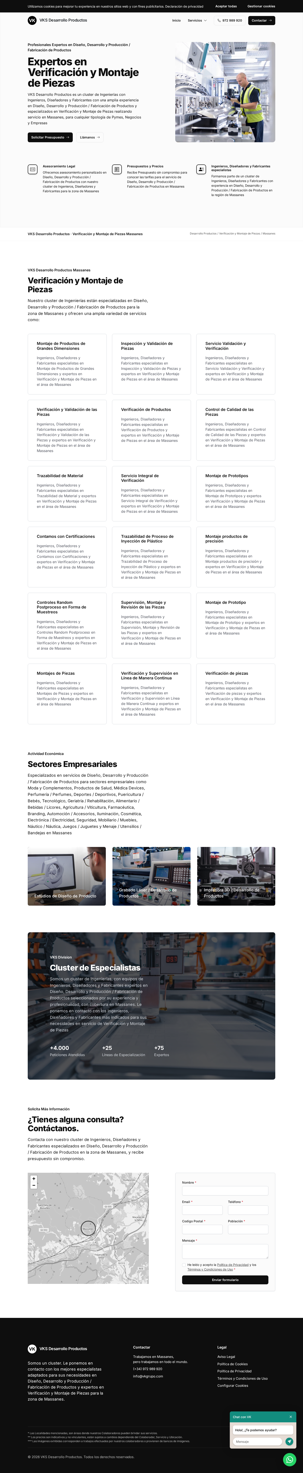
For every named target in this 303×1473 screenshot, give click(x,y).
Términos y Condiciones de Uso (210, 1269)
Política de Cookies (232, 1364)
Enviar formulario (225, 1280)
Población (236, 1221)
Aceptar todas (226, 6)
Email (187, 1202)
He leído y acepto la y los (221, 1267)
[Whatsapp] (289, 1459)
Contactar (259, 20)
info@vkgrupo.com (148, 1376)
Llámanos (87, 137)
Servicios (195, 20)
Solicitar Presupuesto (47, 137)
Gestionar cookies (261, 6)
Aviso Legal (226, 1357)
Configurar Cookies (232, 1385)
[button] (88, 1228)
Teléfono (235, 1202)
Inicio (176, 20)
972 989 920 (232, 20)
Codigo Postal (193, 1221)
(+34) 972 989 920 (147, 1369)
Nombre (189, 1182)
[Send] (289, 1441)
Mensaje (189, 1240)
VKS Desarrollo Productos (62, 20)
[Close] (290, 1416)
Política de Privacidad (233, 1265)
